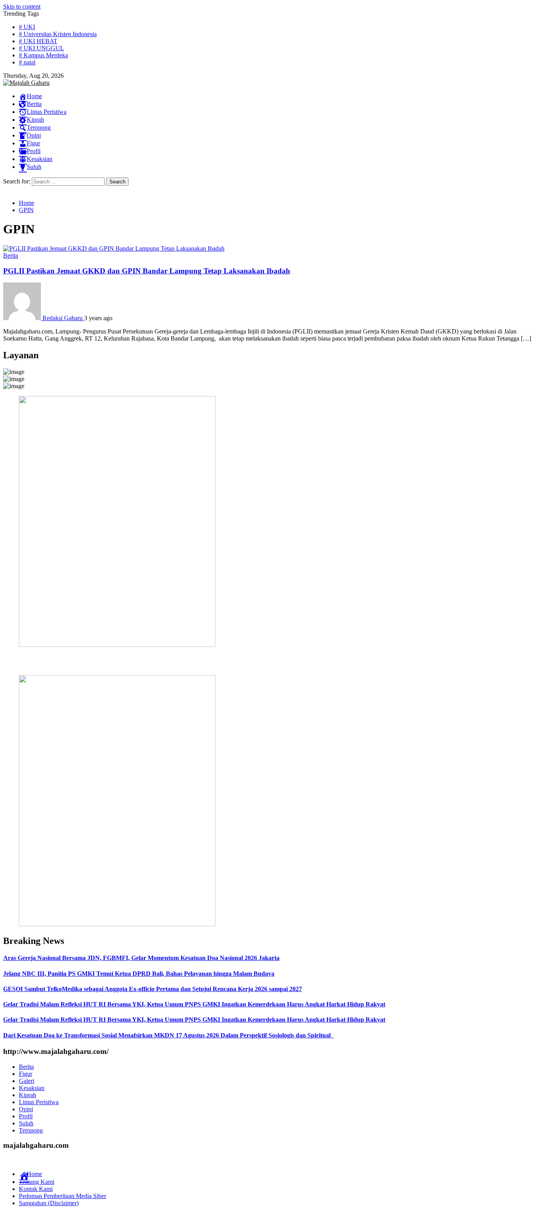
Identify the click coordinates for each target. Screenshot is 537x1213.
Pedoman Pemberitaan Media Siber (62, 1196)
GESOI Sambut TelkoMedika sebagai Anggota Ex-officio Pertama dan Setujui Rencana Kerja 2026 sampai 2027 (152, 989)
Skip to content (21, 6)
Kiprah (27, 1095)
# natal (27, 62)
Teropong (31, 1130)
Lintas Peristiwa (39, 1102)
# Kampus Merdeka (43, 55)
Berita (10, 255)
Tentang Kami (36, 1181)
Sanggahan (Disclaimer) (49, 1203)
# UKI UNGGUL (41, 48)
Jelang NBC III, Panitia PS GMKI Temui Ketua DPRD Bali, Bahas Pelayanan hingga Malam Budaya (138, 973)
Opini (26, 1109)
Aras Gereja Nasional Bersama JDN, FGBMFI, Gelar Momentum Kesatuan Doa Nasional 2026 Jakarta (141, 958)
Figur (25, 1073)
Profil (26, 1116)
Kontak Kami (36, 1189)
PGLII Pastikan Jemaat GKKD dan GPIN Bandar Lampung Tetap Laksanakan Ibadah (146, 271)
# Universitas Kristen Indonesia (58, 34)
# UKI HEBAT (38, 41)
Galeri (26, 1080)
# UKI (27, 27)
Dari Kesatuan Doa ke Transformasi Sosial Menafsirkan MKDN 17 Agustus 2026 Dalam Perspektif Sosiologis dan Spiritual (168, 1035)
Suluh (26, 1123)
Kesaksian (31, 1088)
